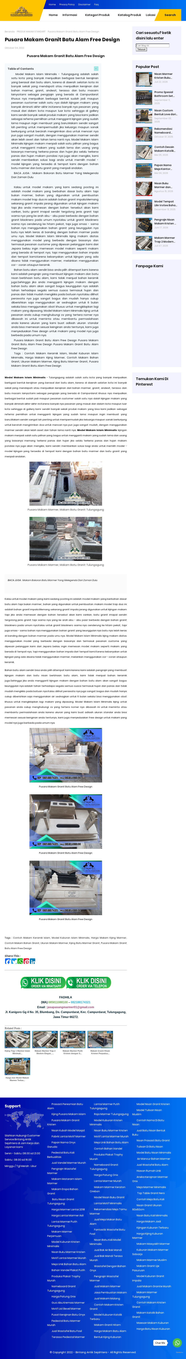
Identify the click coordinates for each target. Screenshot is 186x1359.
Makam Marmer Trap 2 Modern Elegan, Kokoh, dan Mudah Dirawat (164, 240)
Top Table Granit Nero (150, 1193)
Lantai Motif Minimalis (108, 1203)
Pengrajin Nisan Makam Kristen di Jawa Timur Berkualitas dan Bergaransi (165, 221)
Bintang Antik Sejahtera (91, 1352)
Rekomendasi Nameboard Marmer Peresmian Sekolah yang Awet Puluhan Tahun (163, 131)
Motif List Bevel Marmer (66, 1308)
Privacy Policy (67, 4)
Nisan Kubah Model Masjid (68, 1130)
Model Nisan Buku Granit (109, 1197)
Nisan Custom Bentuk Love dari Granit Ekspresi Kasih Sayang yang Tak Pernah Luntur (165, 112)
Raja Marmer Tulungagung (111, 1114)
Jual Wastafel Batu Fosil (66, 1331)
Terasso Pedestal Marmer (68, 1337)
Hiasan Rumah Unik (148, 1171)
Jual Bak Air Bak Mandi (108, 1250)
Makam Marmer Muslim (151, 1260)
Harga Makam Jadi (148, 1221)
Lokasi (150, 15)
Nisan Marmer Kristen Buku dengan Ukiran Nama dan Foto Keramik (164, 76)
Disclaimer (84, 4)
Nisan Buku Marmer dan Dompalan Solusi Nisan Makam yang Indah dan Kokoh (165, 185)
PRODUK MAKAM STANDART (31, 31)
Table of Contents (21, 69)
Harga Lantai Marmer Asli (67, 1215)
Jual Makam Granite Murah (153, 1286)
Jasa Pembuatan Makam (110, 1292)
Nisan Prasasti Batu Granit (153, 1140)
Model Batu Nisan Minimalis (153, 1152)
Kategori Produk (97, 15)
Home (52, 4)
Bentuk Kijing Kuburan (107, 1337)
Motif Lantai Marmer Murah (68, 1258)
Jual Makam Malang (107, 1298)
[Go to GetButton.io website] (177, 1352)
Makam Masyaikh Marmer (153, 1244)
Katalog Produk (129, 15)
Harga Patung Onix (63, 1296)
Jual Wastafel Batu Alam (152, 1165)
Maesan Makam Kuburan (152, 1323)
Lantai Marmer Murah (108, 1181)
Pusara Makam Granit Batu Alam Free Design (66, 56)
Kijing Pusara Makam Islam (68, 1114)
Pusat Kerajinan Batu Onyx (68, 1314)
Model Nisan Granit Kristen (153, 1104)
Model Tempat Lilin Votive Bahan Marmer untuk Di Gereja (165, 203)
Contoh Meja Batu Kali (150, 1199)
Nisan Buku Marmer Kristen (68, 1252)
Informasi (69, 15)
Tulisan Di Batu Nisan (149, 1146)
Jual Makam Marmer (107, 1286)
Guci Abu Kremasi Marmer (68, 1302)
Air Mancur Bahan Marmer (153, 1159)
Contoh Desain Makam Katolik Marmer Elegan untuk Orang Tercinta (164, 149)
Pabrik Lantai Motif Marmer (68, 1136)
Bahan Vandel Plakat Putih (68, 1270)
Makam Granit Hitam (107, 1325)
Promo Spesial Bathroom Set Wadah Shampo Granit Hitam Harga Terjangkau (165, 94)
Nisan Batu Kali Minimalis (152, 1215)
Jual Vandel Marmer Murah (68, 1163)
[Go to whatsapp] (177, 1342)
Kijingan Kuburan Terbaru (152, 1227)
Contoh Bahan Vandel (108, 1148)
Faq (96, 4)
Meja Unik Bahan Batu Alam (68, 1264)
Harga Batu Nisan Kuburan (153, 1329)
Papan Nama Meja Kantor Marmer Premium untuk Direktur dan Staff (165, 167)
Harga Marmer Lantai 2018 (68, 1209)
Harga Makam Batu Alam (110, 1331)
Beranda (10, 31)
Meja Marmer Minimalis (151, 1187)
